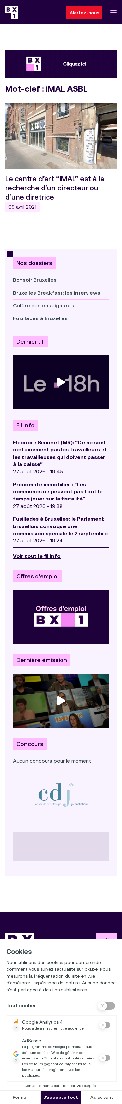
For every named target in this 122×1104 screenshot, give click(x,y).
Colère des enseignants (43, 305)
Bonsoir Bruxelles (35, 280)
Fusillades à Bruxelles (40, 318)
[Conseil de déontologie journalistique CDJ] (61, 794)
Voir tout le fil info (37, 556)
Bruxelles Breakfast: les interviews (56, 293)
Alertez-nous (84, 12)
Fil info (25, 425)
